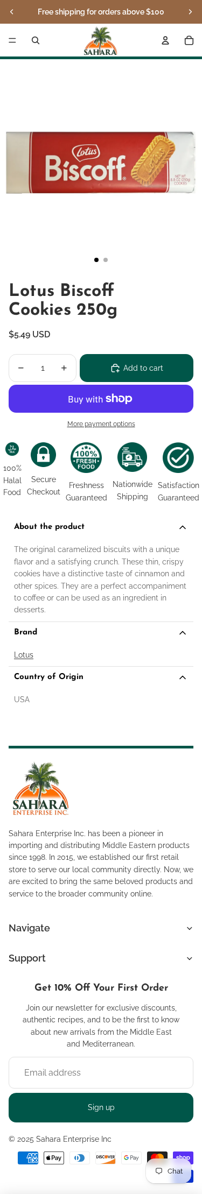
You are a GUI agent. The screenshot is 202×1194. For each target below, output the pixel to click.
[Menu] (12, 40)
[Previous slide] (12, 12)
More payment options (101, 424)
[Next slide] (190, 12)
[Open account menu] (165, 40)
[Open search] (35, 40)
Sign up (101, 1107)
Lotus (23, 655)
